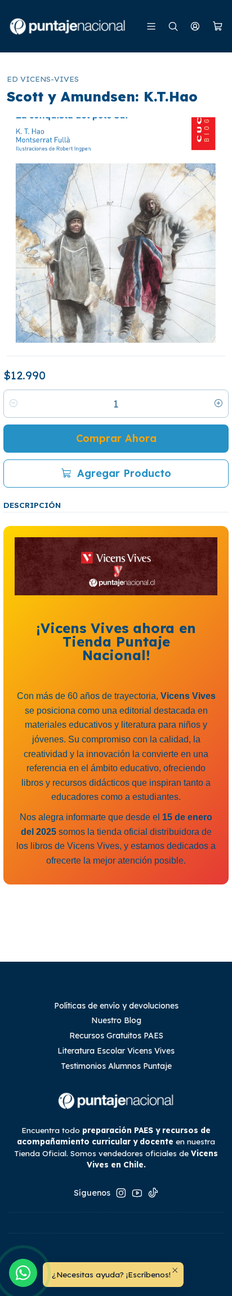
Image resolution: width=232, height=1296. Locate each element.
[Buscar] (173, 26)
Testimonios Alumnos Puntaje (116, 1066)
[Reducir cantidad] (13, 403)
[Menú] (151, 26)
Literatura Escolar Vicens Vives (116, 1051)
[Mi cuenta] (195, 26)
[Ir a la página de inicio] (68, 26)
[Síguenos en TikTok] (153, 1192)
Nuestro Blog (116, 1020)
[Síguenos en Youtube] (137, 1192)
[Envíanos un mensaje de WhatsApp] (23, 1273)
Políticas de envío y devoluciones (116, 1006)
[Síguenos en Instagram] (121, 1192)
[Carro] (217, 26)
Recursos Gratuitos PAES (116, 1035)
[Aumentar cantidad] (218, 403)
